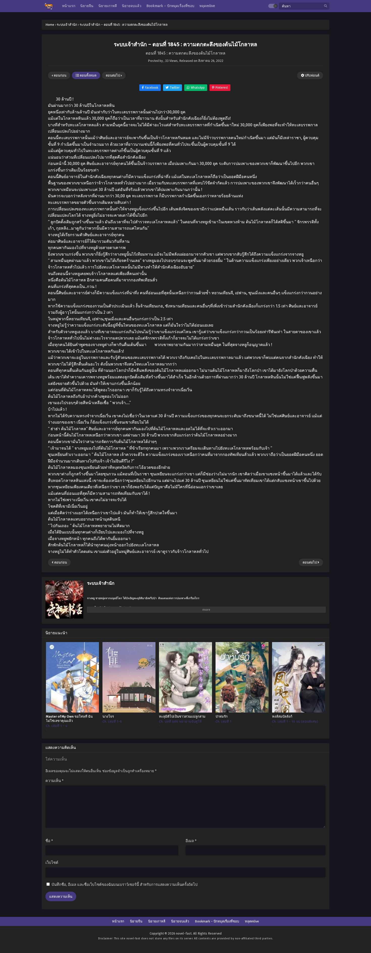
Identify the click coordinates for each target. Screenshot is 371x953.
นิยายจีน (136, 921)
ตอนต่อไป (113, 75)
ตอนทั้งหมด (87, 75)
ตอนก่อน (59, 75)
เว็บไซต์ (51, 862)
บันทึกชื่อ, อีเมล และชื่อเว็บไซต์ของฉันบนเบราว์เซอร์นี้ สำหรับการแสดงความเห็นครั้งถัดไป (124, 884)
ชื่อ (49, 841)
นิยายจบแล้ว (180, 921)
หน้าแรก (118, 921)
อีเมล (191, 841)
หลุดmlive (252, 921)
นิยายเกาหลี (156, 921)
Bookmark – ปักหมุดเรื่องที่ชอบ (217, 921)
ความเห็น (54, 780)
